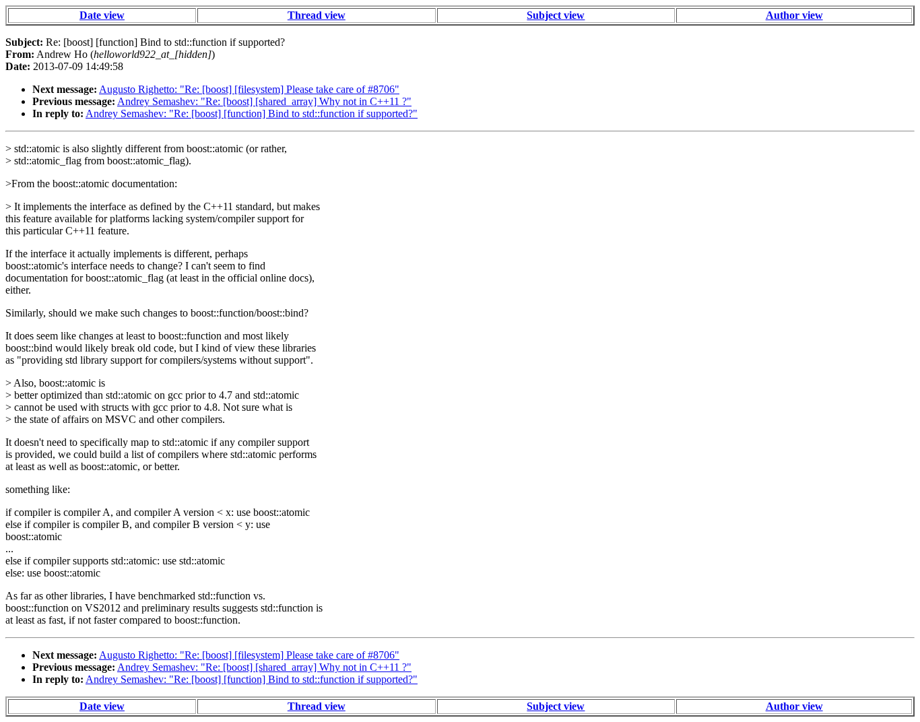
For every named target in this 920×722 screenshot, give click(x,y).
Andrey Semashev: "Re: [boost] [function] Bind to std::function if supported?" (252, 113)
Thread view (317, 15)
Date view (102, 15)
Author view (794, 15)
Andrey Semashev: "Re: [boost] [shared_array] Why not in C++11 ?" (264, 101)
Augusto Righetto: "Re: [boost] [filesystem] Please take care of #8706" (249, 89)
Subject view (556, 15)
